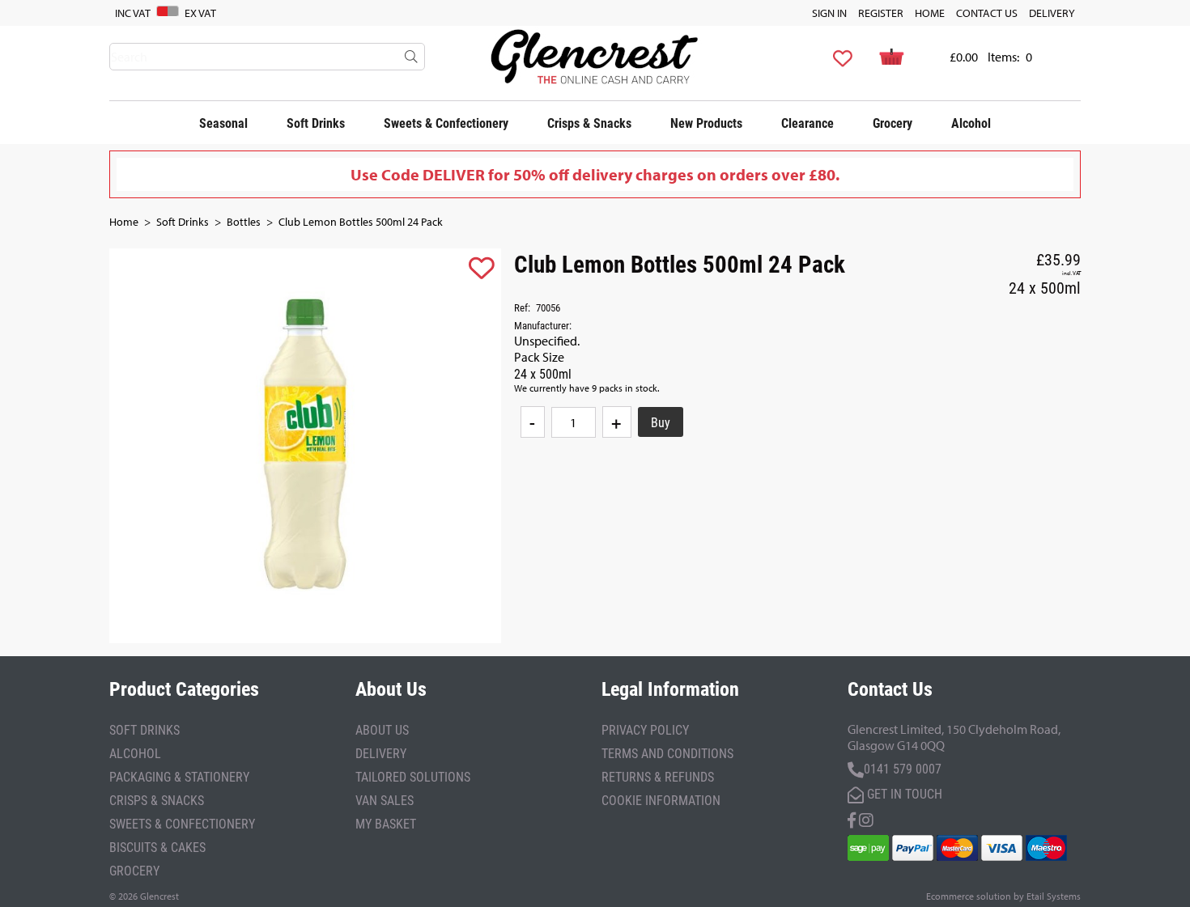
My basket (385, 823)
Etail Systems (1053, 896)
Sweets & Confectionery (446, 122)
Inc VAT (133, 13)
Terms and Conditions (667, 752)
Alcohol (971, 122)
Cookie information (660, 799)
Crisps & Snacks (589, 122)
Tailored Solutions (412, 776)
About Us (382, 729)
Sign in (829, 13)
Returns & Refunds (657, 776)
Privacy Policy (645, 729)
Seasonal (223, 122)
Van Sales (384, 799)
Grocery (892, 122)
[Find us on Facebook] (852, 818)
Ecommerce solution (968, 896)
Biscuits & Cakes (157, 846)
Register (880, 13)
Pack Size (539, 357)
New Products (706, 122)
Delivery (1052, 13)
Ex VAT (200, 13)
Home (930, 13)
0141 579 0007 (902, 768)
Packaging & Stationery (179, 776)
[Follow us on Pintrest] (866, 818)
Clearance (807, 122)
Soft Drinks (316, 122)
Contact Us (987, 13)
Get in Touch (903, 793)
